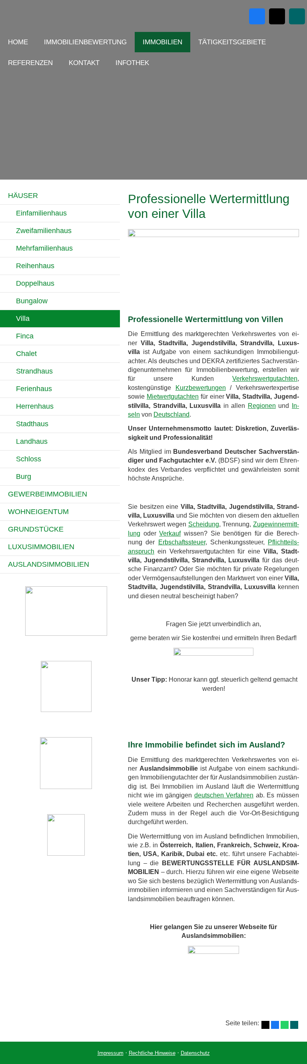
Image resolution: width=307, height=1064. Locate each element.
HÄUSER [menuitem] (23, 196)
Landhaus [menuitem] (32, 441)
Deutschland (171, 414)
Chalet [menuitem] (26, 354)
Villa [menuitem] (23, 318)
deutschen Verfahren (224, 795)
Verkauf (170, 533)
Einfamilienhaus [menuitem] (41, 213)
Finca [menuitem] (25, 336)
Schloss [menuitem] (28, 459)
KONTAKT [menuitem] (84, 63)
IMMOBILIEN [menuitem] (162, 42)
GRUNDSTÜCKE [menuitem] (36, 529)
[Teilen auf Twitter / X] (265, 1025)
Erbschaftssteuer (181, 542)
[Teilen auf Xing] (294, 1025)
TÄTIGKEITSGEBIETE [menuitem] (232, 42)
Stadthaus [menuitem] (32, 424)
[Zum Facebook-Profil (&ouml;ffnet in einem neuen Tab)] (257, 16)
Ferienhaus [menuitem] (34, 389)
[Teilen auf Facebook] (275, 1025)
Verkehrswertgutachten (264, 378)
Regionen (262, 405)
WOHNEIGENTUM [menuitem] (38, 512)
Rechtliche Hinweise (152, 1053)
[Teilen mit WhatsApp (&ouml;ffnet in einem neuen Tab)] (285, 1025)
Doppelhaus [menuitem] (35, 283)
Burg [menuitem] (23, 477)
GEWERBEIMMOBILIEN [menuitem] (47, 494)
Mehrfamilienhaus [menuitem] (44, 248)
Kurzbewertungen (200, 387)
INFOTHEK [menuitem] (132, 63)
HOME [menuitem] (18, 42)
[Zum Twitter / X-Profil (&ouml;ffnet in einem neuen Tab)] (277, 16)
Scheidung (203, 524)
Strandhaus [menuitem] (34, 371)
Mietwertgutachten (173, 396)
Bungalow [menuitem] (32, 301)
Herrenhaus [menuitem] (35, 406)
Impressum (111, 1053)
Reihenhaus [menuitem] (35, 266)
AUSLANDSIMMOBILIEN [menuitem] (48, 564)
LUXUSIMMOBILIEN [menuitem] (41, 547)
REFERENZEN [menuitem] (30, 63)
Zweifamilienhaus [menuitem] (44, 231)
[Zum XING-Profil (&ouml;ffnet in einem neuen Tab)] (297, 16)
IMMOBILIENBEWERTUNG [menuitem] (85, 42)
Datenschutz (195, 1053)
